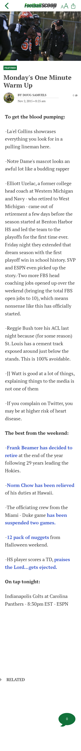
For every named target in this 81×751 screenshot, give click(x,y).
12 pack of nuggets (28, 537)
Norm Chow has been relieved (40, 485)
